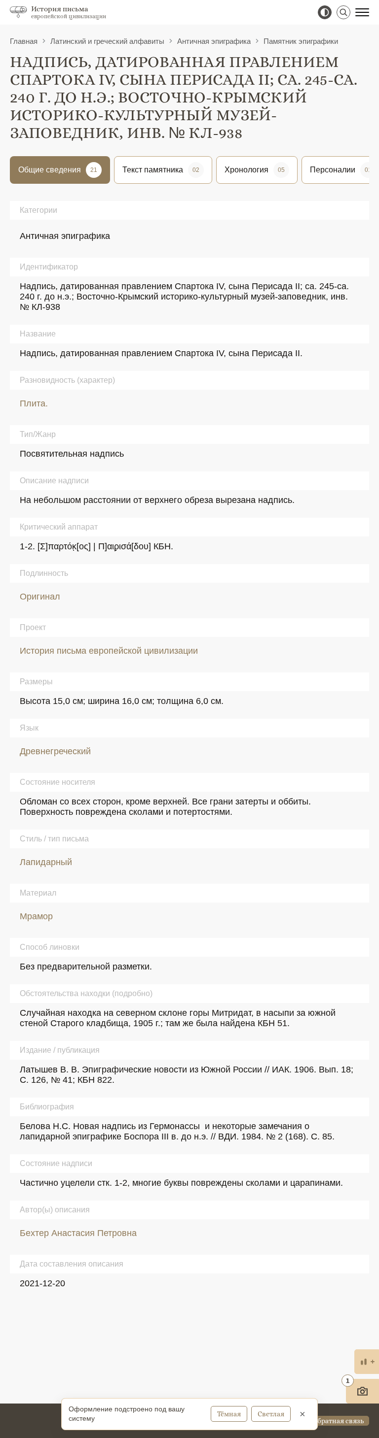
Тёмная (229, 1414)
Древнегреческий (55, 751)
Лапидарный (46, 862)
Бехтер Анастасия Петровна (78, 1233)
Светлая (271, 1414)
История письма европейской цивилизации (109, 651)
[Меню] (362, 12)
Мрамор (36, 916)
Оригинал (40, 597)
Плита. (34, 403)
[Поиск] (343, 12)
